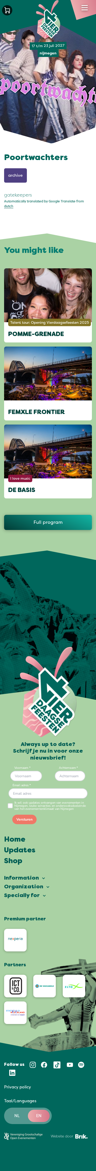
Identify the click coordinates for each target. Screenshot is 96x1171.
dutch (8, 206)
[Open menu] (84, 7)
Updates (19, 850)
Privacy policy (17, 1087)
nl (17, 1115)
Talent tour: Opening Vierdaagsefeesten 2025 (49, 322)
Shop (13, 861)
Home (14, 840)
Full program (48, 522)
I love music (20, 478)
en (38, 1115)
